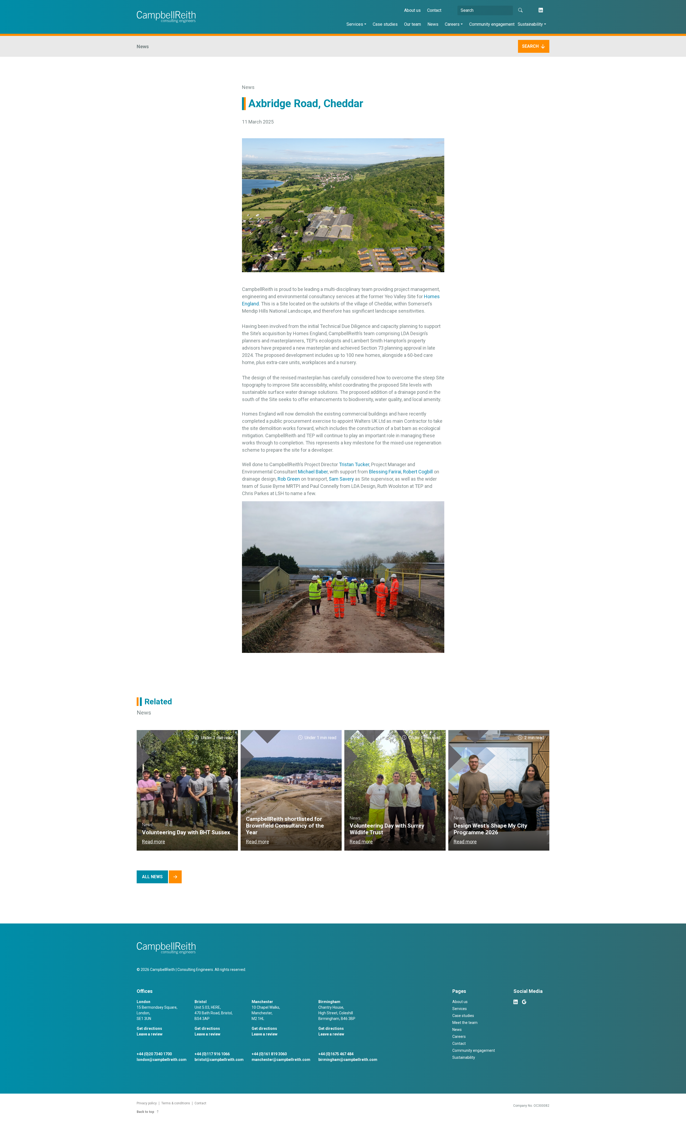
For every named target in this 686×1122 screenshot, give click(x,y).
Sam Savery (341, 479)
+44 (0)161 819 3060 (269, 1054)
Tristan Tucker (354, 464)
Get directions (149, 1028)
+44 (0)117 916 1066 (212, 1054)
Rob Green (289, 479)
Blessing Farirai (385, 471)
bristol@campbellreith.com (219, 1059)
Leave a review (149, 1034)
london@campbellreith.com (162, 1059)
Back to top (145, 1112)
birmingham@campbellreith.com (347, 1059)
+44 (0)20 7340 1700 (154, 1054)
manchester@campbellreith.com (281, 1059)
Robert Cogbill (418, 471)
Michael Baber (313, 471)
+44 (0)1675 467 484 (335, 1054)
